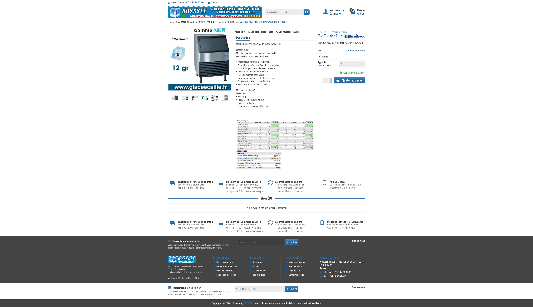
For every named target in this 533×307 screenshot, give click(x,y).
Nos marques (259, 275)
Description (243, 37)
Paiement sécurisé (225, 270)
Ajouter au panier (352, 80)
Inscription (292, 242)
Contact (215, 2)
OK (306, 12)
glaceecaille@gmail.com (309, 303)
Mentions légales (297, 262)
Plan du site (294, 270)
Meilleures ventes (261, 270)
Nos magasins (295, 266)
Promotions (258, 262)
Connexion (336, 13)
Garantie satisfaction (226, 266)
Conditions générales (226, 275)
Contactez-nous (296, 275)
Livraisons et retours (226, 262)
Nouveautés (258, 266)
